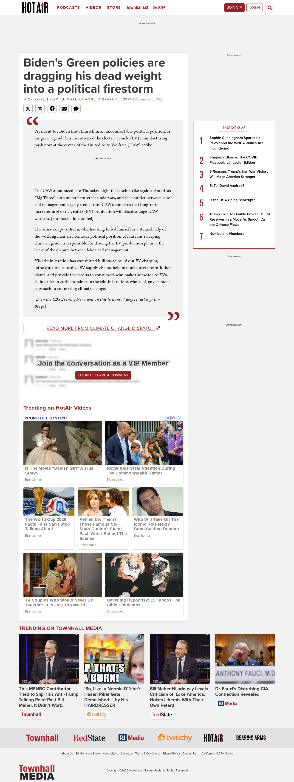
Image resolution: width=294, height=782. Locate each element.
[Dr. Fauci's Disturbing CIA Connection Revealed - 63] (245, 659)
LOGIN (254, 7)
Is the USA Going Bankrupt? (232, 200)
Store (114, 7)
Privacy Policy (171, 753)
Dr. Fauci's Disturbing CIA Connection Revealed (241, 691)
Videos (94, 7)
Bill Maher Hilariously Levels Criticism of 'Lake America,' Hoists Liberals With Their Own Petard (179, 697)
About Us (67, 753)
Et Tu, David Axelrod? (226, 185)
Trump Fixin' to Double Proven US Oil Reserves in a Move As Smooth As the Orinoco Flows (239, 219)
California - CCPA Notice (217, 753)
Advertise (126, 753)
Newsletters (110, 753)
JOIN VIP (234, 7)
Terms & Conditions (147, 753)
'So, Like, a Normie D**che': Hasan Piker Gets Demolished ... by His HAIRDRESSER (112, 697)
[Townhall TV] (137, 8)
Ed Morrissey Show (88, 753)
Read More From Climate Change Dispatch (101, 328)
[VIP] (159, 8)
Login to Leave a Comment (103, 375)
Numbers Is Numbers (226, 233)
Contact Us (189, 753)
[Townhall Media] (36, 772)
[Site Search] (270, 7)
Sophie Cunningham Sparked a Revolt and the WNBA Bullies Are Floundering (236, 143)
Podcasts (68, 7)
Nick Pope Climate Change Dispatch (71, 99)
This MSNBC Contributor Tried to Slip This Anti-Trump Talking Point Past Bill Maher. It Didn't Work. (49, 697)
